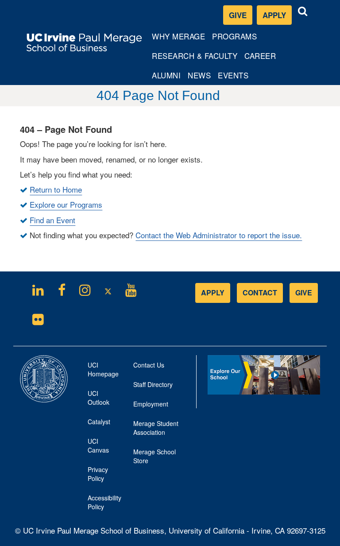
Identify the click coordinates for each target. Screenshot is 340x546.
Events (233, 75)
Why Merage (178, 38)
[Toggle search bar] (303, 11)
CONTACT (260, 292)
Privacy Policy (100, 476)
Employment (150, 403)
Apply (277, 17)
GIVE (303, 292)
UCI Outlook (100, 400)
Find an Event (52, 219)
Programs (235, 38)
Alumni (167, 77)
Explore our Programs (66, 204)
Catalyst (100, 424)
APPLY (212, 292)
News (199, 75)
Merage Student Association (155, 428)
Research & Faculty (194, 58)
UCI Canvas (100, 448)
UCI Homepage (100, 371)
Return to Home (56, 189)
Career (261, 58)
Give (238, 15)
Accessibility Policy (100, 502)
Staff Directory (153, 384)
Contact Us (148, 364)
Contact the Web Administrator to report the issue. (218, 234)
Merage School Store (154, 458)
